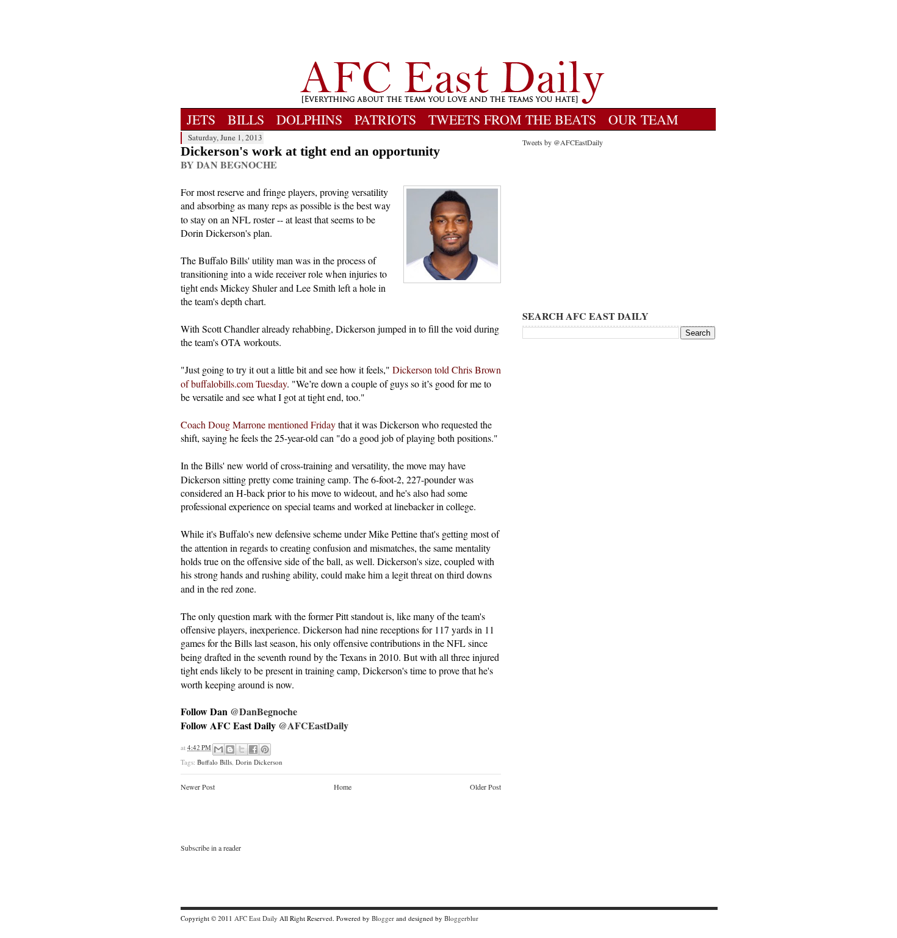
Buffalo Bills (214, 762)
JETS (201, 119)
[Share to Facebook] (253, 749)
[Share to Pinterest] (265, 749)
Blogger (383, 918)
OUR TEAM (643, 119)
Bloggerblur (461, 918)
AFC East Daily (256, 918)
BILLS (246, 119)
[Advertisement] (452, 30)
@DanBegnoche (263, 711)
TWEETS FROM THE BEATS (512, 119)
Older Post (485, 787)
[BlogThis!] (230, 749)
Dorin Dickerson (259, 762)
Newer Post (198, 787)
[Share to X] (242, 749)
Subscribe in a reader (211, 848)
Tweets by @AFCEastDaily (562, 142)
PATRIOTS (385, 119)
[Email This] (218, 749)
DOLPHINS (309, 119)
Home (342, 787)
